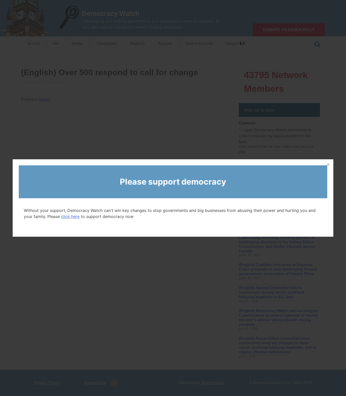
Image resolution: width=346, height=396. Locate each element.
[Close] (327, 164)
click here (70, 216)
